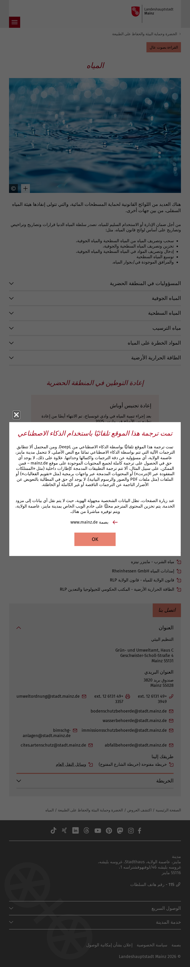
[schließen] (16, 415)
